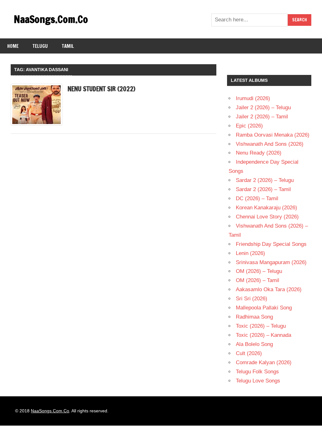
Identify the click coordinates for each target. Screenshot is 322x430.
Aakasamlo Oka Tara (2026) (269, 289)
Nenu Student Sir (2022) (101, 88)
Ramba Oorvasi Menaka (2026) (272, 135)
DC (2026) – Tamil (257, 198)
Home (13, 46)
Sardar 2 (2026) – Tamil (263, 189)
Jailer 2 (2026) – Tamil (262, 117)
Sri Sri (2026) (251, 299)
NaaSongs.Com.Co (51, 19)
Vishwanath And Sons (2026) (269, 144)
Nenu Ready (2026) (258, 153)
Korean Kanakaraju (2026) (266, 208)
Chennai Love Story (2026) (267, 217)
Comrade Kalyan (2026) (263, 362)
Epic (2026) (249, 126)
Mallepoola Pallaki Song (264, 308)
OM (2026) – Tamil (257, 280)
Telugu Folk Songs (257, 372)
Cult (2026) (249, 353)
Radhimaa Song (254, 317)
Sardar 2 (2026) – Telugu (265, 180)
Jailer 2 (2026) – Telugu (263, 107)
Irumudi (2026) (253, 98)
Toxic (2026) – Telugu (261, 326)
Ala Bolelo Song (254, 344)
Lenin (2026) (250, 253)
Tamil (68, 46)
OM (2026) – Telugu (259, 271)
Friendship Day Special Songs (271, 244)
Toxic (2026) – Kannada (263, 335)
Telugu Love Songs (258, 381)
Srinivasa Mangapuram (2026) (271, 262)
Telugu (40, 46)
